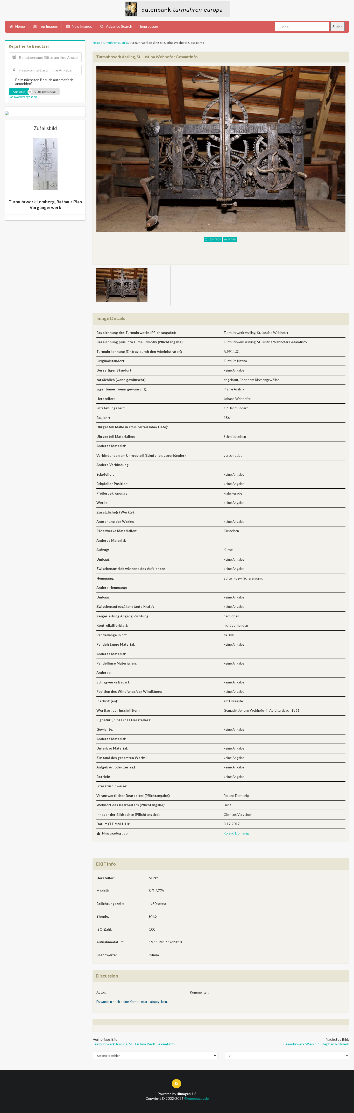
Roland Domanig (236, 833)
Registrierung (47, 91)
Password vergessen (23, 96)
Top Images (48, 26)
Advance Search (118, 26)
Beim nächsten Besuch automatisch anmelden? (44, 81)
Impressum (149, 26)
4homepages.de (196, 1098)
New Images (81, 26)
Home (20, 26)
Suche (337, 26)
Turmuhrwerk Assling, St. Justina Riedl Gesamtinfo (134, 1044)
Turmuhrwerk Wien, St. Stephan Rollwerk (315, 1044)
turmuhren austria (115, 42)
